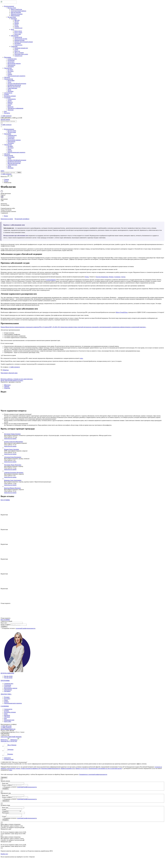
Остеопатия (11, 60)
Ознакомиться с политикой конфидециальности (93, 774)
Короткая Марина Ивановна (12, 488)
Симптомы (14, 46)
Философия (11, 80)
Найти (19, 172)
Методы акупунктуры (14, 86)
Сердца (123, 277)
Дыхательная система (20, 38)
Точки (9, 82)
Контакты (7, 113)
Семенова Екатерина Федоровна (13, 472)
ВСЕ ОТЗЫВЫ (5, 500)
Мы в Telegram (11, 745)
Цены (9, 105)
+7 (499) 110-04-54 (6, 116)
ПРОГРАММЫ (5, 680)
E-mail (4, 809)
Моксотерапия (15, 15)
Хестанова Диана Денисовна (12, 465)
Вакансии (10, 106)
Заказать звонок (5, 119)
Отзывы (6, 94)
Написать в (4, 739)
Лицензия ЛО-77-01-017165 (9, 741)
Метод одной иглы (16, 9)
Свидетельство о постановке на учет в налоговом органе (105, 768)
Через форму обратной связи (9, 373)
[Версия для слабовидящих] (1, 123)
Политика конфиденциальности (50, 768)
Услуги (6, 181)
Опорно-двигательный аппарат (23, 42)
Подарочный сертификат (22, 219)
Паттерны (14, 18)
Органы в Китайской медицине (17, 83)
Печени (111, 277)
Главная (6, 179)
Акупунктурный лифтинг (18, 11)
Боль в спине (18, 32)
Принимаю (4, 777)
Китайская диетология (14, 85)
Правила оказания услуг (68, 768)
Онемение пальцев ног (21, 48)
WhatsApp (6, 370)
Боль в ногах (18, 31)
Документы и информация (15, 108)
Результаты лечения (10, 96)
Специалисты (8, 93)
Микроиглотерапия (16, 14)
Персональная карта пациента (16, 76)
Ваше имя (3, 623)
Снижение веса (12, 59)
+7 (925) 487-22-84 (6, 726)
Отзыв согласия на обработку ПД (31, 768)
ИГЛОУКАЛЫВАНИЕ (7, 673)
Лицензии (10, 110)
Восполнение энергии (14, 63)
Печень (16, 23)
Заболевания (14, 35)
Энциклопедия (8, 79)
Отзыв (4, 816)
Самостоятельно (12, 88)
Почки (16, 25)
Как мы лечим (12, 8)
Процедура (5, 813)
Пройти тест (4, 854)
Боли (12, 29)
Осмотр (10, 74)
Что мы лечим (12, 17)
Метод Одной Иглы (122, 312)
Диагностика (8, 68)
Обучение (7, 77)
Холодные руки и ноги (21, 54)
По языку (10, 69)
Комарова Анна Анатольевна (12, 480)
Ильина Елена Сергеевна (11, 449)
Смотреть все (18, 28)
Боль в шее (17, 34)
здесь (81, 358)
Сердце (16, 26)
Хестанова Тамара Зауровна (12, 434)
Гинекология (18, 37)
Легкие (16, 21)
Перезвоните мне (9, 720)
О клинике (7, 97)
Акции (10, 100)
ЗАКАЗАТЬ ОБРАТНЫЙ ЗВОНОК (11, 736)
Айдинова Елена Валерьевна (12, 457)
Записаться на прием (7, 219)
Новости (10, 102)
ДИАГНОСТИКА (6, 694)
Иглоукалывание (9, 6)
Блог (5, 111)
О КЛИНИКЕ (5, 706)
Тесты (9, 89)
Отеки (16, 49)
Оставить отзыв (8, 759)
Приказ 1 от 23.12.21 (82, 768)
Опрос (9, 72)
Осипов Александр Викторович (13, 441)
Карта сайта (7, 721)
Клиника (10, 754)
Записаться (7, 758)
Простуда (17, 51)
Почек (87, 277)
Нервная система (19, 40)
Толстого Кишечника (102, 277)
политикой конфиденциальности (25, 628)
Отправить (4, 626)
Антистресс (11, 62)
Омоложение (11, 65)
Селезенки (117, 277)
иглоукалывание (51, 279)
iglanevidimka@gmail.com (8, 729)
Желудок (17, 20)
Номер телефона (5, 624)
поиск (2, 170)
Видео (6, 216)
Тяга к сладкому (19, 52)
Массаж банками (16, 12)
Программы (7, 57)
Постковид (17, 43)
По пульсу (11, 71)
